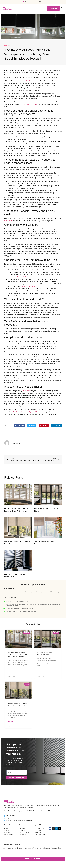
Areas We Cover (9, 834)
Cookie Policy (38, 832)
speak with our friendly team (28, 104)
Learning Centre (24, 832)
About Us (22, 828)
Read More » (11, 672)
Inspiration (22, 830)
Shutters (6, 830)
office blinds (26, 81)
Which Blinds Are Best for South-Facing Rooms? (18, 704)
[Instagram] (53, 828)
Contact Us (22, 834)
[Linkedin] (56, 828)
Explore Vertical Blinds (28, 286)
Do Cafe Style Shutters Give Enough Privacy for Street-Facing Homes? (17, 654)
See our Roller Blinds (24, 277)
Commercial (8, 832)
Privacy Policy (38, 830)
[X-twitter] (59, 828)
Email (8, 769)
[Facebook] (50, 828)
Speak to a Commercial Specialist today (26, 412)
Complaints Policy (39, 834)
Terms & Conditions (39, 828)
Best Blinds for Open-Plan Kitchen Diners (47, 653)
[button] (19, 425)
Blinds (6, 828)
